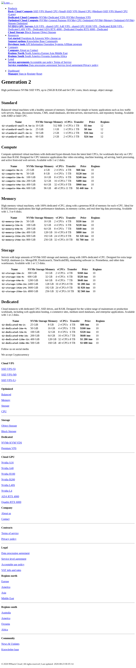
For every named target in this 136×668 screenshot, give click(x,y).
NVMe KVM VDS (11, 442)
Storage (5, 405)
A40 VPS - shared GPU (73, 26)
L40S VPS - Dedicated (31, 29)
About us (25, 50)
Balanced (6, 394)
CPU (4, 411)
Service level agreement (70, 65)
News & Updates (10, 643)
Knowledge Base (36, 41)
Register (31, 73)
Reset (39, 73)
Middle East (61, 53)
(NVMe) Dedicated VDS (52, 17)
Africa (63, 56)
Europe (45, 53)
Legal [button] (11, 59)
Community (51, 41)
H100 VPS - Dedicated (98, 26)
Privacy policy (90, 65)
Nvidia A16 (7, 462)
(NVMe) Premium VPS (78, 17)
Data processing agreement (43, 65)
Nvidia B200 (8, 479)
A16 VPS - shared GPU (47, 26)
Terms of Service (62, 62)
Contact (34, 50)
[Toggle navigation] (11, 3)
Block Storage (32, 32)
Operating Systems (54, 44)
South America (33, 56)
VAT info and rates (11, 570)
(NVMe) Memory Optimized (109, 20)
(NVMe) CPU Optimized (80, 20)
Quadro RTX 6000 (11, 502)
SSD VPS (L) (8, 380)
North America (33, 53)
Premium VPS (8, 448)
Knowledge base (10, 649)
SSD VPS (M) (9, 374)
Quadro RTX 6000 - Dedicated (91, 29)
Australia (55, 56)
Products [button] (12, 8)
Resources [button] (13, 35)
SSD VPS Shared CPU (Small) (50, 11)
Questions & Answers (33, 38)
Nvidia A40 (7, 468)
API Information (35, 44)
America (5, 587)
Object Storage (48, 32)
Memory (5, 400)
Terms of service (10, 533)
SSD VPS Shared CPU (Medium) (85, 11)
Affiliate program (73, 44)
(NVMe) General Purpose (53, 20)
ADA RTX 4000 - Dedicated (59, 29)
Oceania (45, 56)
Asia (52, 53)
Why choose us (53, 38)
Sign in (22, 73)
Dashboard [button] (13, 70)
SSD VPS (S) (8, 369)
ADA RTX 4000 (10, 496)
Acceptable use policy (42, 62)
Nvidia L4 (6, 490)
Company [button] (13, 47)
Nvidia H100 (8, 473)
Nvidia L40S (8, 485)
